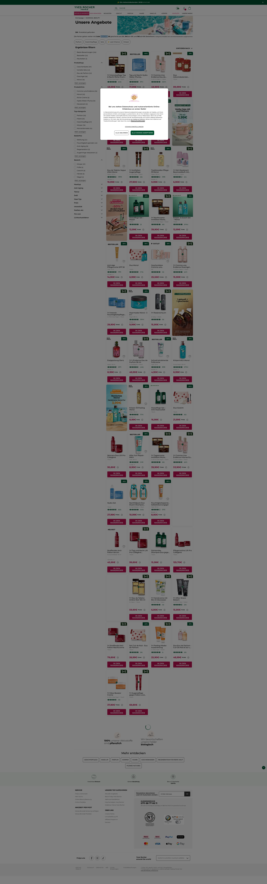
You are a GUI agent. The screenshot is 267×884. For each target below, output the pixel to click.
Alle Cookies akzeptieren (142, 133)
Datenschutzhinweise (138, 121)
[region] (134, 114)
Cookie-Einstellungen (134, 126)
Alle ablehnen (121, 133)
